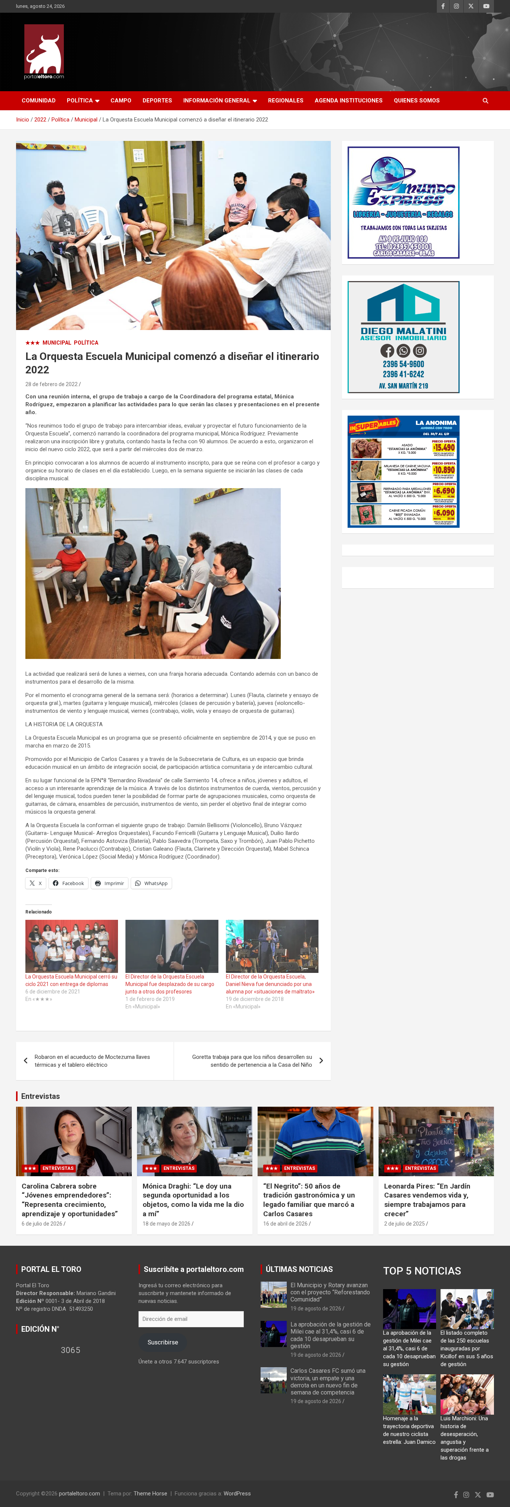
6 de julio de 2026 (42, 1224)
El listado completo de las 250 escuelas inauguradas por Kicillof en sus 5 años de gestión (467, 1348)
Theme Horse (150, 1493)
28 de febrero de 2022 (51, 384)
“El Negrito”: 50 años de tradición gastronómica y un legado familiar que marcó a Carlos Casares (309, 1200)
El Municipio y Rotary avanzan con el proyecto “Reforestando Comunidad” (330, 1292)
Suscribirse (162, 1342)
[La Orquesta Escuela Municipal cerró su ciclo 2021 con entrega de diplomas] (71, 946)
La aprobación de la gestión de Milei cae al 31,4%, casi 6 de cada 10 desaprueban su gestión (330, 1335)
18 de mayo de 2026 (166, 1224)
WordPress (237, 1493)
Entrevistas (40, 1096)
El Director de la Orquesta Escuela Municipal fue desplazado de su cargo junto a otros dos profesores (169, 984)
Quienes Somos (417, 100)
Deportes (157, 100)
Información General (217, 100)
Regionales (286, 100)
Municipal (57, 343)
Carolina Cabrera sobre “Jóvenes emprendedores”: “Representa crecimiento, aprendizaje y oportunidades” (70, 1200)
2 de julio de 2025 (404, 1224)
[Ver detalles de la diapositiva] (404, 203)
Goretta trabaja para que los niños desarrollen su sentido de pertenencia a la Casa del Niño (252, 1061)
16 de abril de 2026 (285, 1224)
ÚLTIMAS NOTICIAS (299, 1269)
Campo (121, 100)
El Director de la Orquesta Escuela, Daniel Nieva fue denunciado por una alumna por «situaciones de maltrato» (270, 984)
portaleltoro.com (79, 1493)
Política (80, 100)
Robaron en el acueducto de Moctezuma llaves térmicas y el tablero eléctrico (92, 1061)
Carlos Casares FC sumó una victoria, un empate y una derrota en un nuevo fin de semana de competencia (328, 1381)
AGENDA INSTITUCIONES (349, 100)
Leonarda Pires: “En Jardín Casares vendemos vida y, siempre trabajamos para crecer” (427, 1200)
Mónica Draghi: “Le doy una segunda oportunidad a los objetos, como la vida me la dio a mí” (193, 1200)
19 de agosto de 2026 (315, 1309)
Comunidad (39, 100)
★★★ (32, 343)
